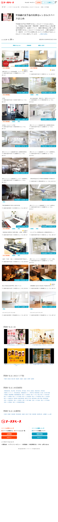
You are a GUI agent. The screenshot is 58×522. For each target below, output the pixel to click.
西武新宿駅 (18, 414)
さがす (27, 2)
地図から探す (41, 45)
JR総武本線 (37, 390)
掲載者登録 (40, 434)
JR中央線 (24, 390)
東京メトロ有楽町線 (26, 396)
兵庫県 (28, 378)
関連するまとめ (16, 45)
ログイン (33, 2)
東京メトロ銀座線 (26, 394)
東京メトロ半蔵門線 (36, 396)
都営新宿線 (45, 398)
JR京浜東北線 (17, 392)
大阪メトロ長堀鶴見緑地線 (18, 402)
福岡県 (32, 378)
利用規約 (25, 444)
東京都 (9, 378)
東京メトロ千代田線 (17, 396)
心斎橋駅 (45, 414)
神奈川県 (13, 378)
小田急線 (6, 394)
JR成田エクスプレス (8, 392)
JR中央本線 (18, 390)
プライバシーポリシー (15, 444)
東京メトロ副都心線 (8, 398)
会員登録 (39, 2)
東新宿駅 (34, 414)
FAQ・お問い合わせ (44, 444)
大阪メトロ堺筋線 (8, 402)
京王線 (41, 392)
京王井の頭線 (47, 392)
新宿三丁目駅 (28, 414)
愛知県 (17, 378)
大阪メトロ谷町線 (17, 400)
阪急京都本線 (21, 398)
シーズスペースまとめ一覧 (13, 7)
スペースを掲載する (48, 2)
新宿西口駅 (39, 414)
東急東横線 (11, 394)
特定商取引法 (33, 444)
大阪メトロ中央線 (45, 7)
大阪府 (25, 378)
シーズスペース (29, 448)
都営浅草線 (34, 398)
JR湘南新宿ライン (25, 392)
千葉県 (5, 378)
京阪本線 (15, 398)
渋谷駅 (5, 414)
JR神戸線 (32, 392)
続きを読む (44, 34)
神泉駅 (23, 414)
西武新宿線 (37, 392)
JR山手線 (13, 390)
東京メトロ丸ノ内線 (35, 394)
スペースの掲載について (39, 430)
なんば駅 (49, 414)
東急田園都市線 (17, 394)
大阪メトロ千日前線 (45, 400)
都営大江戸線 (28, 398)
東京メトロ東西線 (8, 396)
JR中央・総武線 (30, 390)
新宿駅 (9, 414)
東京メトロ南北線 (46, 396)
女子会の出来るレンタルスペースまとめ (30, 7)
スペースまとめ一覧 (20, 430)
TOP (4, 7)
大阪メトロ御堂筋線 (8, 400)
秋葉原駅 (13, 414)
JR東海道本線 (7, 390)
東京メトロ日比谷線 (44, 394)
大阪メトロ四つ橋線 (26, 400)
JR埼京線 (42, 390)
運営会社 (5, 444)
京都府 (21, 378)
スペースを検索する (8, 430)
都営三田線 (39, 398)
